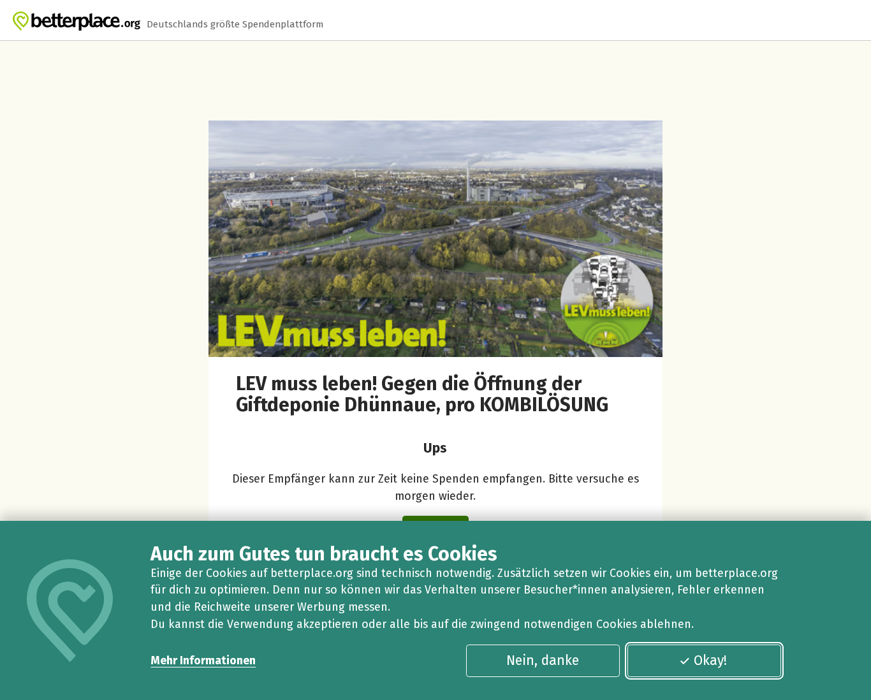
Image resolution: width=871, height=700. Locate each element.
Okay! (710, 660)
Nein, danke (542, 660)
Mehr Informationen (203, 660)
